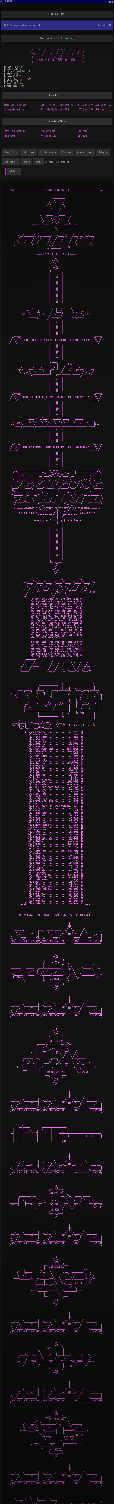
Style (18, 60)
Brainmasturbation (14, 100)
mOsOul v (14, 162)
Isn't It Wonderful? (15, 121)
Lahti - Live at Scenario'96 (57, 95)
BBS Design (9, 126)
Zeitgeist (83, 126)
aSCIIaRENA (6, 1)
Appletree (83, 121)
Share (39, 152)
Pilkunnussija (48, 126)
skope (19, 71)
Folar (20, 57)
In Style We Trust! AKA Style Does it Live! (66, 100)
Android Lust (48, 121)
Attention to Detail (15, 95)
